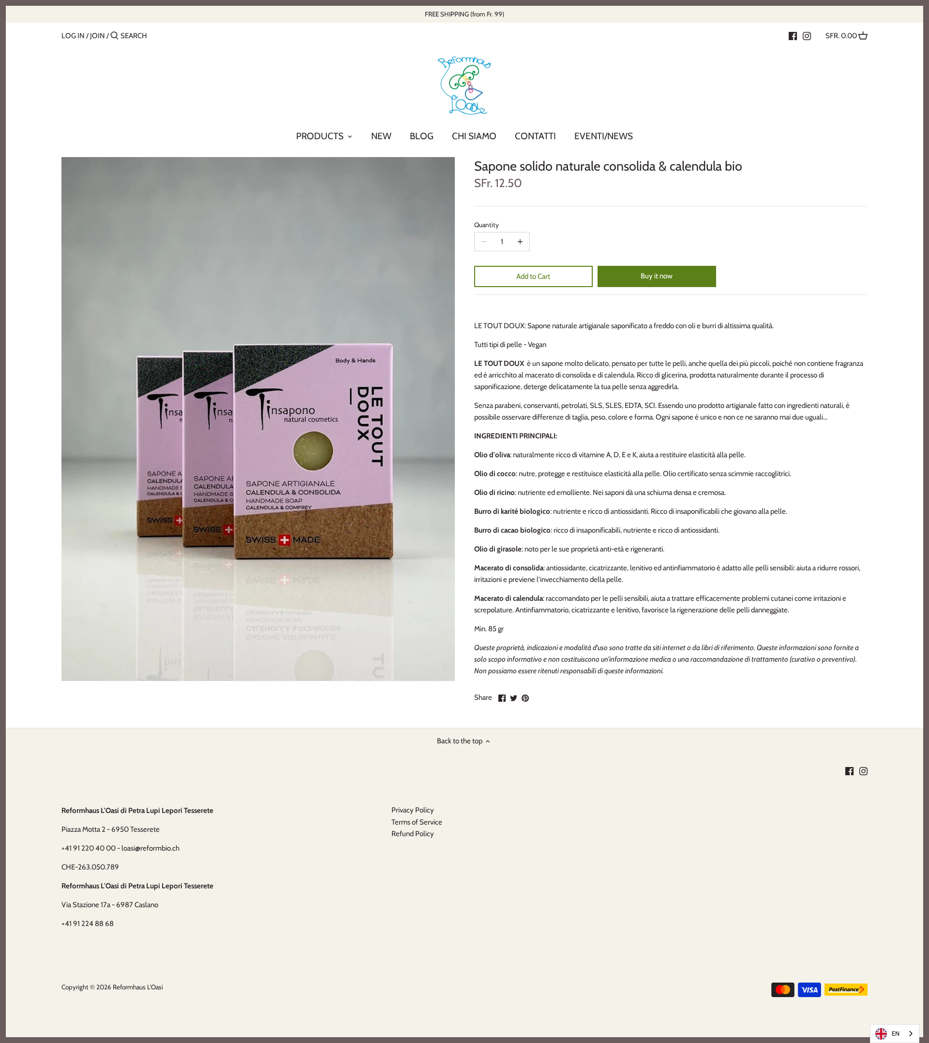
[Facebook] (793, 35)
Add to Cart (533, 276)
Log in (73, 35)
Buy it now (657, 276)
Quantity (486, 225)
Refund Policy (412, 833)
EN (895, 1033)
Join (97, 35)
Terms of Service (416, 822)
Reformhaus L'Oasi (138, 987)
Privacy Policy (412, 810)
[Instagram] (807, 35)
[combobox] (894, 1033)
